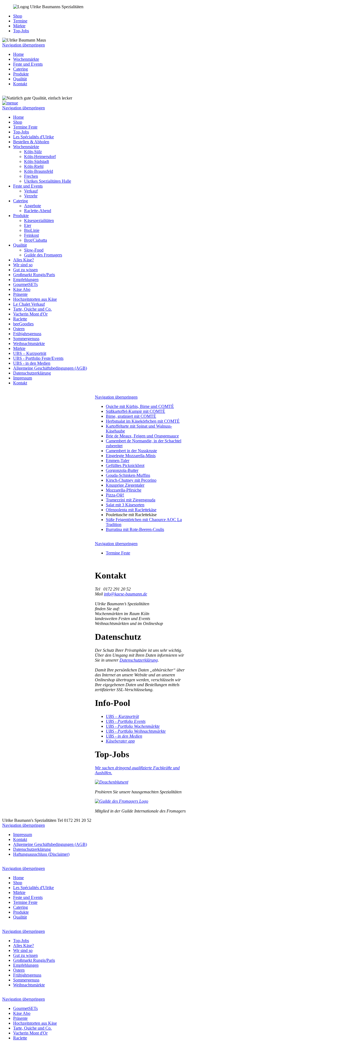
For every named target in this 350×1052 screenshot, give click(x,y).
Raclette (20, 319)
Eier (27, 225)
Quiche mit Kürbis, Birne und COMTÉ (140, 406)
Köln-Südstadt (36, 161)
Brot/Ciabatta (35, 240)
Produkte (21, 74)
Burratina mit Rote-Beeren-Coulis (135, 529)
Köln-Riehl (33, 166)
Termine (20, 21)
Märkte (19, 26)
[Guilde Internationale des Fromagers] (121, 801)
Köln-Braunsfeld (38, 171)
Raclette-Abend (37, 210)
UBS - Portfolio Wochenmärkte (133, 726)
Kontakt (20, 83)
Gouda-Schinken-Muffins (128, 475)
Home (18, 54)
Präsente (20, 294)
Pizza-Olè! (115, 495)
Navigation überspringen (23, 45)
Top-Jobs (21, 30)
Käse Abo (21, 289)
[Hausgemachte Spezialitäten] (111, 782)
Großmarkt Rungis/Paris (34, 274)
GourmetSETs (25, 284)
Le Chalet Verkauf (29, 304)
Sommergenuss (26, 338)
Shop (17, 16)
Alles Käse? (23, 260)
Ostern (19, 328)
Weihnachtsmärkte (29, 343)
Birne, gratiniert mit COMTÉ (131, 416)
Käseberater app (120, 741)
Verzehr (30, 196)
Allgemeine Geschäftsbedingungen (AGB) (50, 368)
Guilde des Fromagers (43, 255)
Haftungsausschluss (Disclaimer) (41, 854)
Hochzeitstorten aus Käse (35, 299)
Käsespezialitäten (39, 220)
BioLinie (31, 230)
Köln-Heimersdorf (40, 156)
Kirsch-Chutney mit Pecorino (131, 480)
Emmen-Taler (117, 460)
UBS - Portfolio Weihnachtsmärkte (136, 731)
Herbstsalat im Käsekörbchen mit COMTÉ (143, 421)
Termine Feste (25, 127)
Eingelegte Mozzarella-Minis (131, 455)
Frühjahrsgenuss (27, 333)
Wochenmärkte (26, 59)
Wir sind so (23, 264)
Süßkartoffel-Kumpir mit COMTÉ (135, 411)
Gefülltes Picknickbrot (125, 465)
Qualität (20, 79)
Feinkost (31, 235)
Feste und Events (28, 64)
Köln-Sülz (33, 151)
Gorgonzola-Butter (122, 470)
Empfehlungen (26, 279)
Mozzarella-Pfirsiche (123, 490)
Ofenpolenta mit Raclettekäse (131, 509)
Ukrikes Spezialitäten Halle (47, 181)
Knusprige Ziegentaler (125, 485)
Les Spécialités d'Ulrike (33, 137)
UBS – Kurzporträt (29, 353)
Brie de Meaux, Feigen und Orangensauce (142, 436)
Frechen (31, 176)
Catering (20, 69)
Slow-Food (33, 250)
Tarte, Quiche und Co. (32, 309)
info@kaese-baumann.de (125, 594)
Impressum (22, 378)
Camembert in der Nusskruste (131, 450)
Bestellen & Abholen (31, 141)
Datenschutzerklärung (32, 373)
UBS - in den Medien (31, 363)
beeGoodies (23, 324)
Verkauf (31, 191)
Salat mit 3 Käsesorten (125, 504)
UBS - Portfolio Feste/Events (38, 358)
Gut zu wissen (25, 269)
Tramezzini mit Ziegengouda (130, 500)
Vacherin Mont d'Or (30, 314)
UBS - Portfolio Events (125, 721)
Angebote (32, 205)
